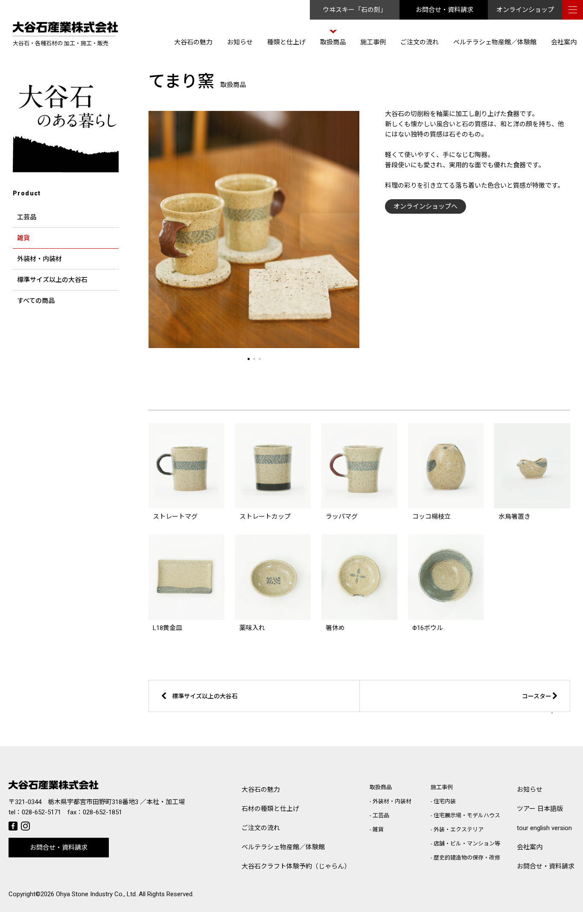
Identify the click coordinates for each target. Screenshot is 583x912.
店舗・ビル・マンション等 (467, 843)
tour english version (544, 828)
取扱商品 (333, 42)
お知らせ (240, 42)
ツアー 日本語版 (540, 809)
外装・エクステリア (459, 829)
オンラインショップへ (426, 206)
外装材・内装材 (39, 259)
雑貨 (23, 238)
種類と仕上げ (286, 42)
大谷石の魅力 (193, 42)
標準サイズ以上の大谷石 (52, 280)
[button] (249, 359)
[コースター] (480, 710)
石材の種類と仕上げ (270, 809)
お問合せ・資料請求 (444, 10)
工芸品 (26, 217)
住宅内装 (445, 801)
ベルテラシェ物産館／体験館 (494, 42)
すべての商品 (36, 301)
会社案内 (564, 42)
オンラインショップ (525, 10)
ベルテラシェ (283, 847)
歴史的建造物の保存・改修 (467, 857)
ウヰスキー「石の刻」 (355, 10)
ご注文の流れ (419, 42)
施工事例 (373, 42)
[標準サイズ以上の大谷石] (238, 710)
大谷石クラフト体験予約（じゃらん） (296, 866)
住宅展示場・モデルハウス (467, 815)
